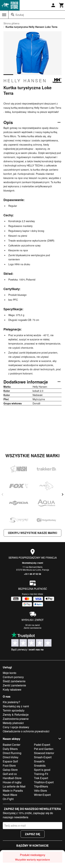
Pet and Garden (43, 749)
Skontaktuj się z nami (32, 562)
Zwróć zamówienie (32, 627)
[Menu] (4, 15)
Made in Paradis (13, 791)
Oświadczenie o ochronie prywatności (26, 731)
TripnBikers (41, 786)
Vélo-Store (40, 791)
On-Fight (8, 799)
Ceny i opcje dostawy (16, 727)
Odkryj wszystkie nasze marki (32, 533)
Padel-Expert (42, 745)
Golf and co (10, 774)
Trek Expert (41, 778)
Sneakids (40, 765)
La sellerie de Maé (14, 786)
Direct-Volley (10, 757)
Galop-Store (10, 770)
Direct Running (12, 753)
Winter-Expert (42, 795)
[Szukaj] (13, 15)
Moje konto (9, 673)
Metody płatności (13, 723)
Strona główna (11, 23)
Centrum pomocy (13, 677)
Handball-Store (12, 778)
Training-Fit (41, 774)
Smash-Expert (42, 757)
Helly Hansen (25, 80)
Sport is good (42, 770)
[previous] (2, 494)
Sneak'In (39, 761)
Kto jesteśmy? (11, 702)
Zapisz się (32, 834)
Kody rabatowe (12, 689)
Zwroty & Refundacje (16, 715)
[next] (62, 494)
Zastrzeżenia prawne (16, 719)
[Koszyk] (61, 5)
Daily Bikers (10, 749)
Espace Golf (10, 761)
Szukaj (19, 15)
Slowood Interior (44, 753)
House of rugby (12, 782)
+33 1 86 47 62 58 (32, 573)
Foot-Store (9, 765)
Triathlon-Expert (44, 782)
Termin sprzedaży (13, 710)
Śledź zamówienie (14, 681)
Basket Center (11, 745)
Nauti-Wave (10, 795)
